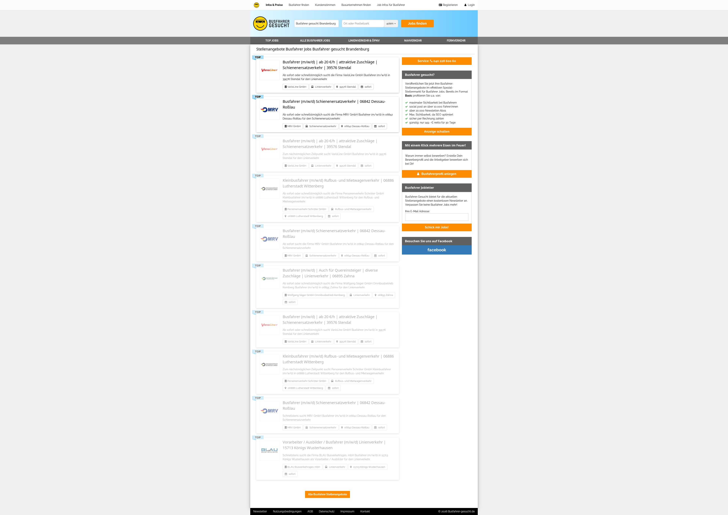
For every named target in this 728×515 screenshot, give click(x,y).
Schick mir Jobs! (437, 227)
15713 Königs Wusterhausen (368, 466)
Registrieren (450, 4)
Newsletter (260, 511)
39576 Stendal (347, 86)
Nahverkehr (413, 40)
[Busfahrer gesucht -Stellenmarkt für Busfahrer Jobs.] (270, 23)
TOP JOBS (271, 40)
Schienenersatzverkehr (322, 126)
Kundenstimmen (325, 4)
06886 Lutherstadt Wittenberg (304, 216)
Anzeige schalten (437, 131)
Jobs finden (417, 23)
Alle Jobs (315, 40)
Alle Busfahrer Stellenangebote (327, 494)
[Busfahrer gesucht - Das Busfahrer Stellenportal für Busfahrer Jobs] (256, 5)
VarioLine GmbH (296, 86)
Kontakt (365, 511)
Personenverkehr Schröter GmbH (306, 209)
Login (471, 4)
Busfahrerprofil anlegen (438, 174)
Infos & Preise (274, 4)
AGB (310, 511)
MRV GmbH (294, 126)
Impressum (347, 511)
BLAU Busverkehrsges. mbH (303, 466)
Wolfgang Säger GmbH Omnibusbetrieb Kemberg (316, 295)
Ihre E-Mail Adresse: (417, 211)
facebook (437, 249)
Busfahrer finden (299, 4)
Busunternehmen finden (356, 4)
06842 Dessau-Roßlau (356, 126)
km (390, 23)
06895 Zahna (384, 295)
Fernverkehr (456, 40)
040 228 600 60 (437, 61)
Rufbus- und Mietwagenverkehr (352, 209)
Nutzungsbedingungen (287, 511)
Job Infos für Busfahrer (391, 4)
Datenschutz (326, 511)
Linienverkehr (364, 40)
